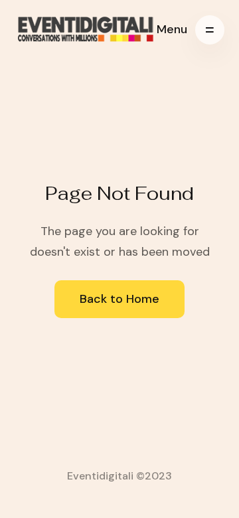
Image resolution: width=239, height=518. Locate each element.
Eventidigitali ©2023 (119, 476)
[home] (86, 29)
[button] (190, 29)
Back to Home (119, 299)
